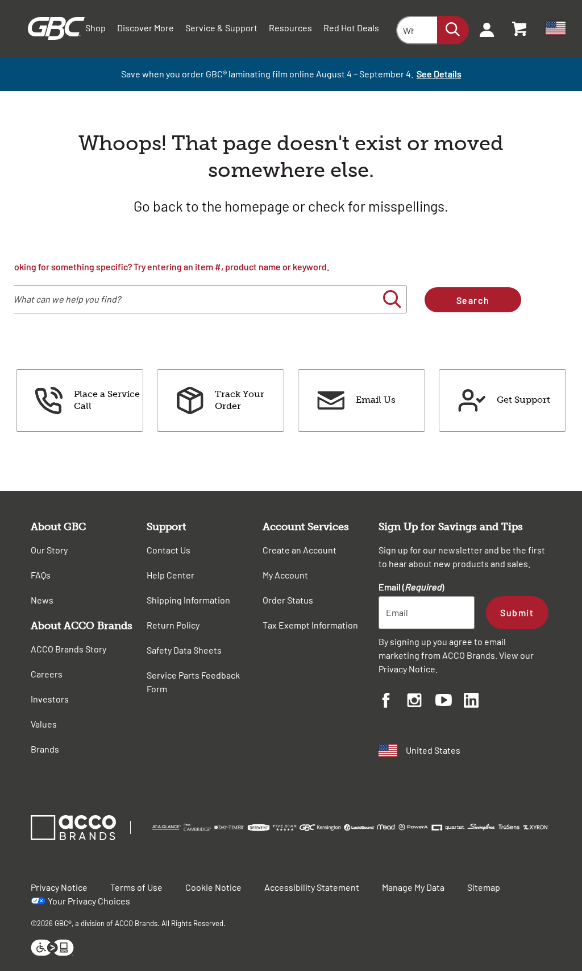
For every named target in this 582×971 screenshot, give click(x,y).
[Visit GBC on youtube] (449, 701)
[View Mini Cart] (520, 28)
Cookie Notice (213, 887)
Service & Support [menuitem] (221, 27)
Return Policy (173, 624)
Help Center (170, 574)
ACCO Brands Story (68, 648)
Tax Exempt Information (310, 624)
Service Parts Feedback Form (193, 682)
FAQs (41, 574)
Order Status (288, 599)
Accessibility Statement (311, 887)
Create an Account (299, 549)
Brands (45, 748)
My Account (285, 574)
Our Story (49, 549)
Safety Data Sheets (184, 649)
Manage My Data (413, 887)
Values (44, 723)
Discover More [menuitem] (145, 27)
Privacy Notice (407, 668)
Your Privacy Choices (89, 900)
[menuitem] (483, 28)
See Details (439, 73)
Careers (47, 673)
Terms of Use (136, 887)
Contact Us (168, 549)
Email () (411, 586)
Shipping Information (188, 599)
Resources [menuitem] (290, 27)
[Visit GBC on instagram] (421, 702)
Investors (50, 698)
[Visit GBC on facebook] (393, 702)
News (42, 599)
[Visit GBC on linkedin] (478, 702)
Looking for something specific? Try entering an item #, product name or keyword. (166, 266)
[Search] (453, 30)
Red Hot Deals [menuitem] (351, 27)
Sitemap (483, 887)
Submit (517, 612)
